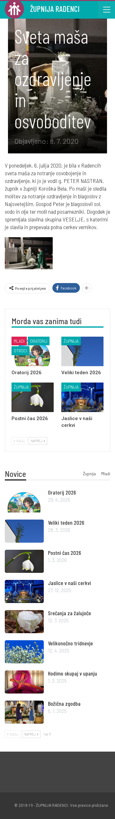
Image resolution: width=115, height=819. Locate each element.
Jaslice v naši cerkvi (69, 582)
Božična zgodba (64, 703)
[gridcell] (57, 196)
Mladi (19, 341)
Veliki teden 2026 (66, 522)
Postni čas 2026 (64, 552)
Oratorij (38, 341)
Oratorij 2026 (62, 492)
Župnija (71, 341)
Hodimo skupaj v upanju (72, 673)
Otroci (20, 350)
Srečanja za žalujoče (69, 612)
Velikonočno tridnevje (70, 643)
